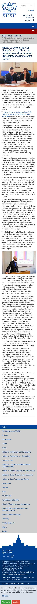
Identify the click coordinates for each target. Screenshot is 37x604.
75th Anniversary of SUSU (11, 431)
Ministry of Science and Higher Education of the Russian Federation (18, 573)
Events (4, 448)
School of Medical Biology (11, 515)
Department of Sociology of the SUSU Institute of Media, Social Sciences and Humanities (17, 114)
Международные (8, 523)
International (6, 483)
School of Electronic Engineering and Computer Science (15, 509)
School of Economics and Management (16, 504)
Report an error (7, 553)
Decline (15, 602)
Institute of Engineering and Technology (16, 456)
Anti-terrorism (6, 439)
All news (5, 435)
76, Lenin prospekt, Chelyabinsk (13, 584)
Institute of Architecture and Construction (16, 452)
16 (21, 36)
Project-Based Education (10, 500)
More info (5, 596)
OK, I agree (6, 602)
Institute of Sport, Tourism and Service (15, 479)
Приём (4, 531)
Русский (31, 10)
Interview (5, 487)
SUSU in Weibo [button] (12, 556)
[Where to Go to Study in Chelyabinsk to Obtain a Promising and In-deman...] (18, 74)
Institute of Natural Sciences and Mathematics (18, 471)
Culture (4, 444)
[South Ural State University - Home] (9, 9)
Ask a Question (7, 551)
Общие (4, 527)
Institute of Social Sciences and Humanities (17, 475)
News (4, 36)
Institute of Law (7, 460)
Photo (4, 492)
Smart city (5, 519)
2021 (10, 36)
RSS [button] (4, 556)
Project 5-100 (6, 496)
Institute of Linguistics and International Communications (16, 466)
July (16, 36)
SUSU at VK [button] (8, 556)
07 (2, 59)
